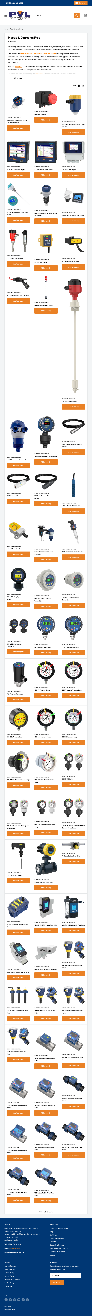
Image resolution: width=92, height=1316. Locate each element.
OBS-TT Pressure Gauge (42, 690)
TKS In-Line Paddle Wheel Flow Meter (17, 1193)
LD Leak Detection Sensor (15, 549)
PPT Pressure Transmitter (42, 647)
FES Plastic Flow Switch (14, 875)
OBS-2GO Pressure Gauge (42, 737)
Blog (51, 1232)
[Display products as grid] (79, 86)
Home (6, 29)
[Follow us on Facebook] (6, 1299)
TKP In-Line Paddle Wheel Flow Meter (72, 1148)
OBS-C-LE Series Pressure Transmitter (70, 599)
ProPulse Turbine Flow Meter (71, 856)
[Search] (77, 15)
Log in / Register (10, 1266)
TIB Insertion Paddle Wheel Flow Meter (17, 1053)
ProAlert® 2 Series (40, 114)
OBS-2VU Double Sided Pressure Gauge (44, 826)
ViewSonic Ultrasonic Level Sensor (73, 215)
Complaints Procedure (58, 1245)
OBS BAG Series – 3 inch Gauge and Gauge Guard (18, 827)
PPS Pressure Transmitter (70, 647)
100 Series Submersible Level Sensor (43, 497)
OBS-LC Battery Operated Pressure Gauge (18, 598)
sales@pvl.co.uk (14, 1248)
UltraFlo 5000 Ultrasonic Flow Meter (45, 925)
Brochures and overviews (59, 1228)
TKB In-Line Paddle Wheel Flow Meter (44, 1194)
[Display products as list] (83, 86)
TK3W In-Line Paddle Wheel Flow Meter (44, 1059)
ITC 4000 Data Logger (69, 169)
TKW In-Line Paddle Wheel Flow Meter (72, 1100)
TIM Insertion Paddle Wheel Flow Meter (44, 1012)
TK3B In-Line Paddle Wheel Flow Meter (17, 1151)
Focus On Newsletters (57, 1252)
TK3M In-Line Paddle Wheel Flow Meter (72, 1059)
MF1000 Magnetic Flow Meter (43, 882)
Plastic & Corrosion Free (17, 29)
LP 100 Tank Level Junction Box (17, 460)
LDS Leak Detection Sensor (71, 506)
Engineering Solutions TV (59, 1248)
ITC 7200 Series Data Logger (43, 169)
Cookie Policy (9, 1283)
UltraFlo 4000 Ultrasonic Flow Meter (73, 925)
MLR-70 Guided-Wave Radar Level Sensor (17, 213)
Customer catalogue (57, 1238)
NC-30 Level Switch (40, 262)
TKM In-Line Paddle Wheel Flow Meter (44, 1148)
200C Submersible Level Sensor (17, 496)
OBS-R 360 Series (67, 779)
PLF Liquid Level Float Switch (43, 305)
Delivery (53, 1242)
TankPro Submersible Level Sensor (45, 456)
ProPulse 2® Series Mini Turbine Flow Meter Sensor (17, 121)
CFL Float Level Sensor (69, 401)
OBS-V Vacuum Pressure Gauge (72, 690)
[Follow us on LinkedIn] (27, 1299)
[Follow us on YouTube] (18, 1299)
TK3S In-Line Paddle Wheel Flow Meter (44, 1106)
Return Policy (9, 1273)
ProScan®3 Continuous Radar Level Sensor (73, 125)
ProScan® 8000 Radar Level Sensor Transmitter (45, 215)
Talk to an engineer (13, 2)
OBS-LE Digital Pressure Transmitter (14, 645)
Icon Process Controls (14, 117)
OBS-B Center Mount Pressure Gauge (44, 781)
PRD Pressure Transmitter (15, 694)
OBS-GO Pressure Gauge (70, 737)
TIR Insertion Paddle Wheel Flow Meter (72, 967)
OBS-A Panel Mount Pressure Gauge (18, 780)
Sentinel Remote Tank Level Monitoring (43, 553)
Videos (52, 1255)
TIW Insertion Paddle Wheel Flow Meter (17, 1012)
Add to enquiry (18, 128)
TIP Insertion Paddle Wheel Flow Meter (72, 1012)
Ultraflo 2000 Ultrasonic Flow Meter (18, 972)
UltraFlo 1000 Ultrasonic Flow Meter (45, 970)
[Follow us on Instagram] (14, 1299)
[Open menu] (5, 16)
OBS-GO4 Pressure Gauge (15, 737)
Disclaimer (8, 1286)
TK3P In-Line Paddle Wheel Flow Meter (17, 1106)
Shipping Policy (9, 1269)
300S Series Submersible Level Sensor (72, 445)
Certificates (54, 1235)
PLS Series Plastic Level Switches (18, 295)
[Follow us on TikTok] (23, 1299)
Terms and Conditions (12, 1279)
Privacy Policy (9, 1276)
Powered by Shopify (10, 1309)
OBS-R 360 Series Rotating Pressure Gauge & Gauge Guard (73, 827)
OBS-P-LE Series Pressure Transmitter (42, 600)
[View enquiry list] (86, 16)
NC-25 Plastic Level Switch (70, 261)
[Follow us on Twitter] (10, 1299)
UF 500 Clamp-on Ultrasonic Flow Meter (17, 926)
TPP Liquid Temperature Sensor (72, 552)
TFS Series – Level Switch (15, 258)
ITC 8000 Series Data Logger (16, 169)
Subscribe (82, 3)
